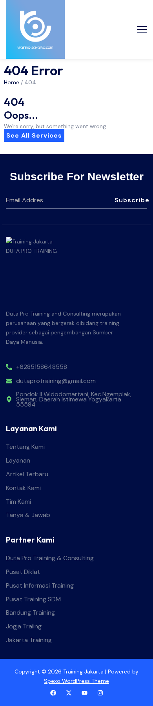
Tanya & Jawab (28, 515)
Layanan (18, 460)
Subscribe (131, 200)
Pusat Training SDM (33, 599)
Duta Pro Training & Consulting (50, 558)
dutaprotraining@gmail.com (56, 381)
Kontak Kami (23, 488)
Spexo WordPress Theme (76, 680)
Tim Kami (18, 502)
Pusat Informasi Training (40, 585)
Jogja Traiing (24, 626)
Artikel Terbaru (27, 474)
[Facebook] (53, 693)
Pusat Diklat (23, 572)
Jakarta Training (29, 640)
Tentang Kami (25, 447)
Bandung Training (30, 612)
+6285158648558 (41, 367)
